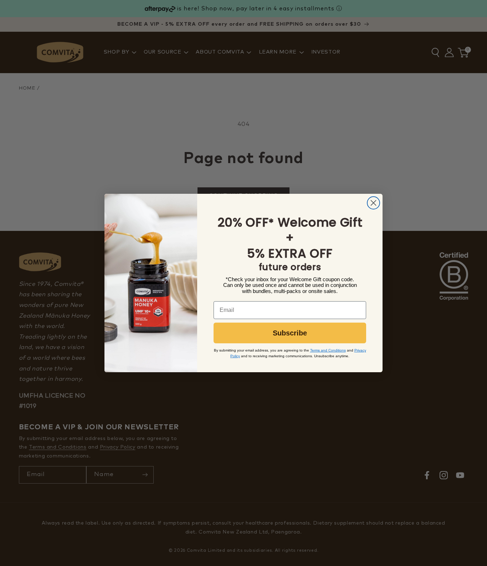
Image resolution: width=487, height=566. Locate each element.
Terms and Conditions (328, 350)
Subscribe (290, 333)
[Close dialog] (373, 203)
